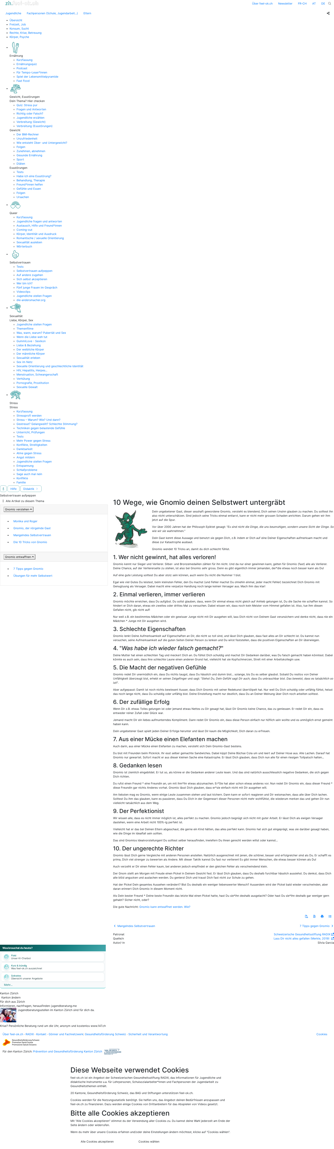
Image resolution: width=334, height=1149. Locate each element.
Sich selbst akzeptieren (32, 279)
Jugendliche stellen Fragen (34, 296)
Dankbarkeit (25, 449)
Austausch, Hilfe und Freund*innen (39, 225)
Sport (20, 159)
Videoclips (23, 291)
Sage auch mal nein (29, 474)
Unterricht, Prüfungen (31, 432)
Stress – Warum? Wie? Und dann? (38, 419)
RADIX (30, 1034)
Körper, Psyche (19, 37)
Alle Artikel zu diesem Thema (25, 501)
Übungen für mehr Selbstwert (32, 575)
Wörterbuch (24, 246)
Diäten (21, 163)
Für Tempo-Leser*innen (32, 72)
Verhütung (23, 378)
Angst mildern (26, 457)
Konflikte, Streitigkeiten (32, 445)
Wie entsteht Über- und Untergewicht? (42, 142)
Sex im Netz (25, 362)
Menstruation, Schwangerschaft (37, 374)
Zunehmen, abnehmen (31, 151)
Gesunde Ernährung (29, 155)
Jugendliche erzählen (30, 117)
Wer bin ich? (25, 283)
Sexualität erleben (28, 358)
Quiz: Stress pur (27, 105)
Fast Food (23, 80)
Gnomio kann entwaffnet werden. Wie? (164, 907)
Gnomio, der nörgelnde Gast (32, 528)
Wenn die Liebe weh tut (32, 337)
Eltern (87, 13)
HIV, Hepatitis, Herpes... (32, 370)
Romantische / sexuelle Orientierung (40, 238)
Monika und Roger (25, 521)
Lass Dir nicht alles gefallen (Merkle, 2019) (302, 938)
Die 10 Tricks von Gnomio (30, 542)
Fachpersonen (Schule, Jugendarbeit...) (52, 13)
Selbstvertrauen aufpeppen (34, 271)
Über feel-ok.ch (262, 3)
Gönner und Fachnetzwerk (66, 1034)
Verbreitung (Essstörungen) (35, 126)
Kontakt (41, 1034)
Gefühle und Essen (29, 188)
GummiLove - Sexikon (31, 341)
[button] (307, 916)
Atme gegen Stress (29, 453)
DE (323, 3)
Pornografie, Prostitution (33, 383)
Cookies (321, 1034)
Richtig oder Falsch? (30, 113)
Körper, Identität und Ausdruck (37, 234)
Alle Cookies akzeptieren (97, 1141)
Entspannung (25, 465)
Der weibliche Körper (30, 349)
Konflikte (22, 478)
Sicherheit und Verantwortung (148, 1034)
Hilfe (13, 489)
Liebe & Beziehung (29, 345)
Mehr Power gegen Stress (33, 440)
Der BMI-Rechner (28, 134)
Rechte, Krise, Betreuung (26, 32)
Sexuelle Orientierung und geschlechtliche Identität (50, 366)
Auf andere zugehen (30, 275)
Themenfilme (25, 328)
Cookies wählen (148, 1141)
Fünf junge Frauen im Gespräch (37, 287)
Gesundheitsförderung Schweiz (105, 1034)
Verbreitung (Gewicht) (31, 122)
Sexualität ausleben (29, 242)
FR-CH (302, 3)
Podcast (22, 68)
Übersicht (16, 20)
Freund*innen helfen (30, 184)
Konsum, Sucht (19, 28)
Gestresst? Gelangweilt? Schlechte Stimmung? (47, 424)
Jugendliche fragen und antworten (39, 221)
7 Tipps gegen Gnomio (28, 568)
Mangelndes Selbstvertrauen (32, 535)
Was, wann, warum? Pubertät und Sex (41, 332)
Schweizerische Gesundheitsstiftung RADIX (302, 934)
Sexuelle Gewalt (27, 387)
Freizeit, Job (18, 24)
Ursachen (23, 197)
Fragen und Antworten (31, 109)
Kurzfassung (25, 60)
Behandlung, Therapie (31, 180)
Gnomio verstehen (17, 509)
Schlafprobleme (27, 470)
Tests (20, 172)
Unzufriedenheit (27, 138)
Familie (21, 482)
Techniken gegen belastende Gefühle (41, 428)
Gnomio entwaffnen (18, 557)
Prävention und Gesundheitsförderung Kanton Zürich (67, 1051)
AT (314, 3)
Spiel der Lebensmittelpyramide (37, 76)
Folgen (21, 147)
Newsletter (285, 3)
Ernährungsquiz (27, 64)
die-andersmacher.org (31, 300)
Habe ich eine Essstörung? (34, 176)
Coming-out (24, 229)
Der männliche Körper (31, 353)
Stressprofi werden (29, 415)
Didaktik (29, 489)
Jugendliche (13, 13)
